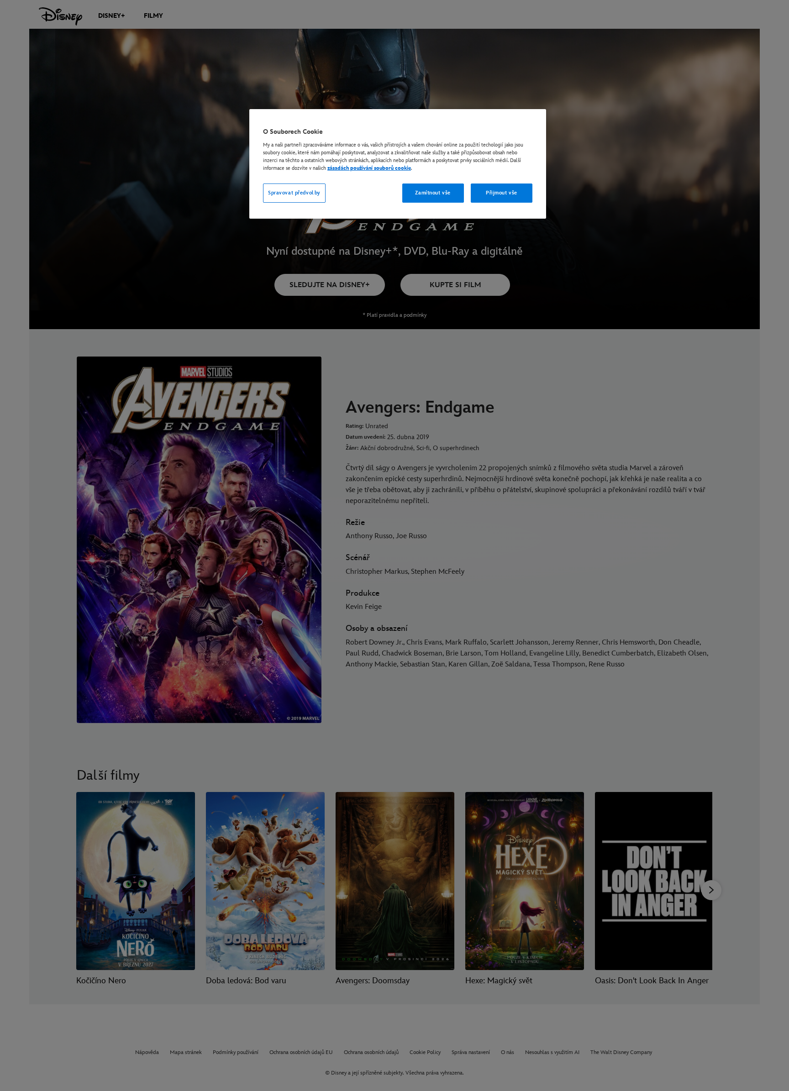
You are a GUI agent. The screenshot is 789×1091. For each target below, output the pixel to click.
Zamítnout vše (432, 193)
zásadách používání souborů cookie (369, 168)
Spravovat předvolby (294, 193)
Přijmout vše (501, 193)
